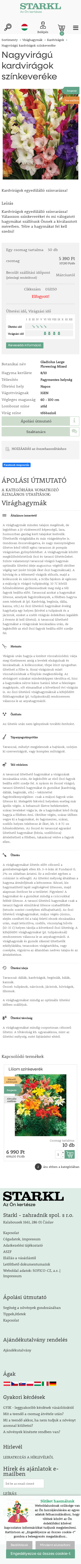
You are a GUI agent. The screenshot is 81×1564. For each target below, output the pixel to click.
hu (24, 27)
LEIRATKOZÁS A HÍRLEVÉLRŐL (28, 1457)
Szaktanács (36, 431)
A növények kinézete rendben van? (31, 1431)
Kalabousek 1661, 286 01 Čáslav (28, 1222)
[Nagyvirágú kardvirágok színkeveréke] (40, 134)
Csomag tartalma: (62, 1140)
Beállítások (19, 1545)
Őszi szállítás (72, 100)
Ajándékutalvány (17, 1350)
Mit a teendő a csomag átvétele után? (33, 1413)
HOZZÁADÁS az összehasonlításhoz (39, 448)
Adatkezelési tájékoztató (23, 1245)
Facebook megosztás (16, 465)
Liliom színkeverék (26, 1069)
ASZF (7, 1251)
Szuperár (72, 90)
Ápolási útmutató (36, 421)
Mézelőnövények (11, 1080)
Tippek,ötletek (14, 1313)
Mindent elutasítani (55, 1545)
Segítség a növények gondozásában (32, 1307)
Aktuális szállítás (11, 1099)
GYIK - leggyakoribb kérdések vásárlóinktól (38, 1407)
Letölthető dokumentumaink (26, 1264)
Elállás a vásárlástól (19, 1257)
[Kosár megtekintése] (61, 27)
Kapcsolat (11, 1232)
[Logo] (40, 9)
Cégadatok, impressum (21, 1238)
